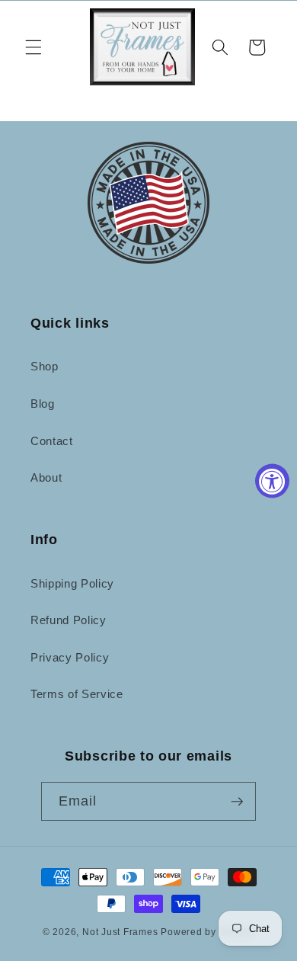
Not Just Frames (120, 932)
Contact (51, 440)
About (46, 477)
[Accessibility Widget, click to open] (272, 480)
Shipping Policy (72, 583)
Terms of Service (76, 693)
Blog (42, 403)
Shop (44, 366)
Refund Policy (68, 619)
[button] (33, 47)
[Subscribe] (237, 802)
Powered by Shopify (207, 932)
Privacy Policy (69, 657)
